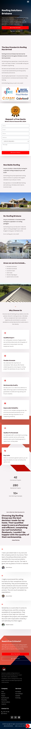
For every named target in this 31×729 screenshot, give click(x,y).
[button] (28, 1)
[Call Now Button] (28, 726)
